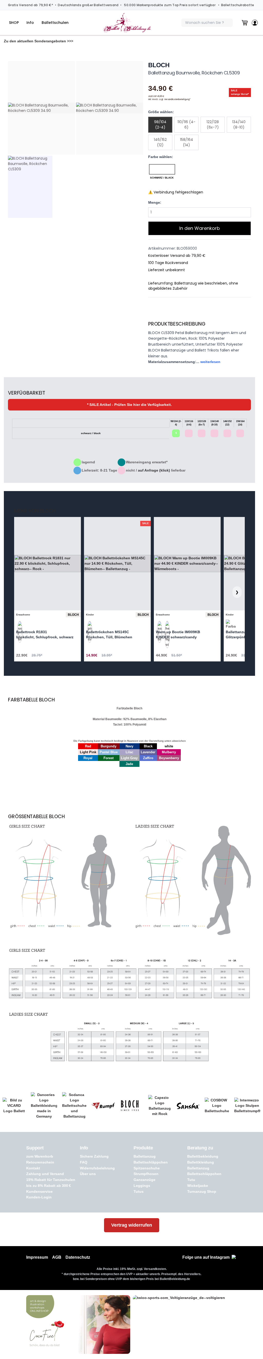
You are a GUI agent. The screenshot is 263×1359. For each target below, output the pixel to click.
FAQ (83, 1162)
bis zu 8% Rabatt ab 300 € (48, 1186)
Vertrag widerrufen (131, 1225)
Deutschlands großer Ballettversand (88, 5)
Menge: (154, 202)
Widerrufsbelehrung (97, 1168)
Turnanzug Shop (201, 1191)
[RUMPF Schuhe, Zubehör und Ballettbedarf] (103, 1105)
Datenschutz (77, 1257)
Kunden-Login (39, 1197)
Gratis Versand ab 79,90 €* (30, 5)
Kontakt (33, 1168)
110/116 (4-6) (186, 124)
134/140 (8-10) (239, 124)
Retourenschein (40, 1162)
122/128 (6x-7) (212, 124)
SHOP (14, 22)
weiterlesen (210, 362)
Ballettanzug (145, 1156)
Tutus (139, 1191)
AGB (56, 1257)
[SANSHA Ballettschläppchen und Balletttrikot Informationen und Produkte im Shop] (188, 1105)
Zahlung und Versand (45, 1174)
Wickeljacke (197, 1186)
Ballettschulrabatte (237, 5)
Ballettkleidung (200, 1162)
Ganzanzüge (144, 1180)
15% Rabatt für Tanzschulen (50, 1180)
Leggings (142, 1186)
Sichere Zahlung (94, 1156)
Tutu (191, 1180)
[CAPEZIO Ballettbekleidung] (159, 1106)
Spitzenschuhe (147, 1168)
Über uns (88, 1174)
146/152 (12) (160, 142)
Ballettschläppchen (151, 1162)
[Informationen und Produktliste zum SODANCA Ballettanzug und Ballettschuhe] (74, 1105)
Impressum (37, 1257)
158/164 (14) (186, 142)
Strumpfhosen (146, 1174)
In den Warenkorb (199, 228)
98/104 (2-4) (160, 124)
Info (30, 22)
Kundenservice (39, 1191)
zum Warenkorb (39, 1156)
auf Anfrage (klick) (154, 470)
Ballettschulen (55, 22)
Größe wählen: (161, 112)
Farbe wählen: (160, 157)
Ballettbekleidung (202, 1156)
